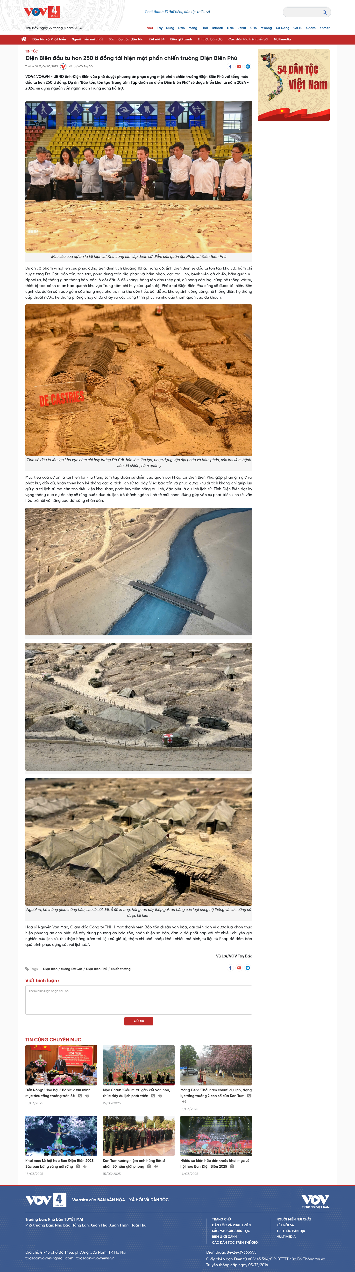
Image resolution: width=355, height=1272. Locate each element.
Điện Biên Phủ (97, 969)
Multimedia (282, 39)
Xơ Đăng (283, 28)
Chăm (311, 28)
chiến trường (121, 969)
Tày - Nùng (165, 28)
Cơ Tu (297, 28)
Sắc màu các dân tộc (126, 39)
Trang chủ (221, 1219)
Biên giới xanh (181, 39)
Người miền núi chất (87, 39)
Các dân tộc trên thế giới (248, 39)
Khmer (325, 28)
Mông (193, 28)
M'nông (266, 28)
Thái (204, 28)
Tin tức (31, 51)
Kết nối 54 (156, 39)
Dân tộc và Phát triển (49, 39)
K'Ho (253, 28)
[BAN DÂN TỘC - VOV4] (42, 12)
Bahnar (217, 28)
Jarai (242, 28)
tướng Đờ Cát (72, 969)
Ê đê (230, 28)
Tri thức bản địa (210, 39)
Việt (150, 28)
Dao (181, 28)
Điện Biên (50, 969)
